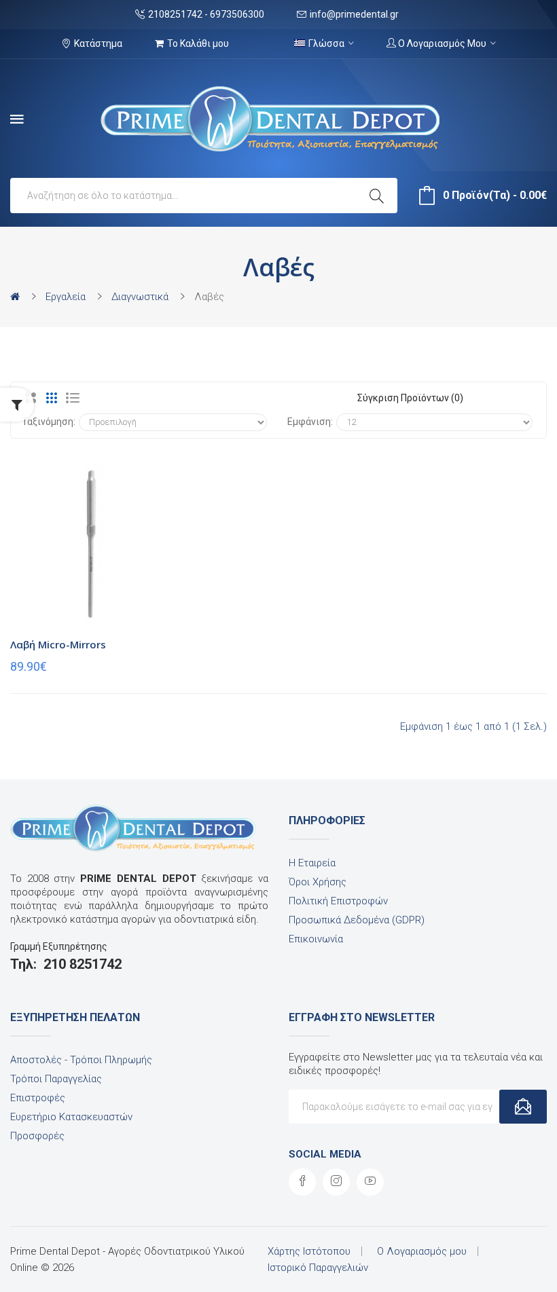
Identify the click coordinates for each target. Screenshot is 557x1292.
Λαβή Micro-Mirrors (58, 644)
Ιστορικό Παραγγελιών (318, 1267)
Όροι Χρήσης (317, 882)
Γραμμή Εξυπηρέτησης (58, 946)
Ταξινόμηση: (48, 421)
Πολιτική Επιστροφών (338, 901)
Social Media (325, 1154)
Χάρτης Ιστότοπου (309, 1251)
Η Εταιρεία (312, 863)
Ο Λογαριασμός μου (422, 1251)
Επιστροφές (37, 1098)
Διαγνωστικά (139, 297)
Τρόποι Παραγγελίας (56, 1079)
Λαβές (209, 297)
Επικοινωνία (316, 939)
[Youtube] (370, 1182)
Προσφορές (37, 1136)
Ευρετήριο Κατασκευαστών (71, 1117)
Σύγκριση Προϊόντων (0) (410, 397)
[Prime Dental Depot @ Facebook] (302, 1182)
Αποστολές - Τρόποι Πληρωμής (81, 1060)
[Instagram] (336, 1182)
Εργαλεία (66, 297)
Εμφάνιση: (310, 421)
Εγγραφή (523, 1107)
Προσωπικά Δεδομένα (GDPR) (357, 920)
